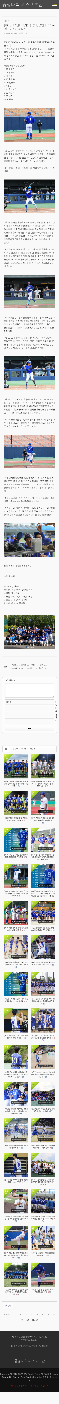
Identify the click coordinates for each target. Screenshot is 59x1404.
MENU (52, 4)
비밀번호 (56, 706)
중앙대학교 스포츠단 (22, 5)
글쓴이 (8, 702)
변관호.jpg (15, 665)
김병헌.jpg (35, 665)
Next (34, 1320)
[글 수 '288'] (6, 749)
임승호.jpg (25, 665)
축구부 (32, 748)
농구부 (15, 748)
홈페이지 (56, 719)
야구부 (23, 748)
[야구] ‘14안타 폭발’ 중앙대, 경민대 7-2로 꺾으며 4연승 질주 (29, 27)
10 (27, 1320)
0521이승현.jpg (31, 668)
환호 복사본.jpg (17, 668)
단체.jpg (43, 665)
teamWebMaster (10, 33)
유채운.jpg (43, 668)
